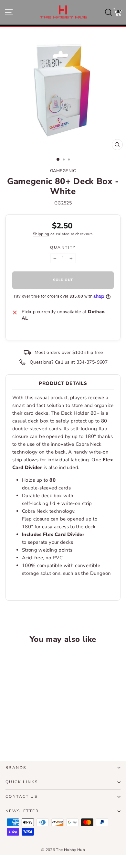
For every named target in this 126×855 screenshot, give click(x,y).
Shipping (41, 233)
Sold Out (27, 732)
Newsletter (22, 811)
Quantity (63, 247)
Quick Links (21, 781)
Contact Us (21, 796)
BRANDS (15, 767)
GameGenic (63, 171)
